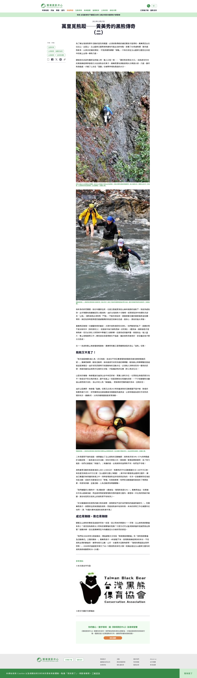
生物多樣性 (60, 55)
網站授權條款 (121, 662)
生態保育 (78, 10)
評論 (52, 10)
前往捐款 (113, 638)
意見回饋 (153, 665)
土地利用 (104, 10)
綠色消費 (113, 10)
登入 (154, 6)
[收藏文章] (48, 59)
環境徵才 (103, 659)
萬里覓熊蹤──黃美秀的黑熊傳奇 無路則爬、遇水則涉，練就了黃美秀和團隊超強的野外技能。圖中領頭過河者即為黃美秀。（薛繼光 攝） (113, 302)
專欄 (57, 10)
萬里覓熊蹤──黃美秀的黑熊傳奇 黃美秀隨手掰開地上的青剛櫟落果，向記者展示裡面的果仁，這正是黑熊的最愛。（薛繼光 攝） (111, 451)
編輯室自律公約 (105, 662)
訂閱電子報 (144, 10)
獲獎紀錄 (136, 665)
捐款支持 (153, 10)
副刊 (63, 10)
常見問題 (136, 662)
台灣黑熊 (51, 55)
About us (153, 659)
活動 (118, 659)
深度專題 (70, 10)
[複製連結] (65, 59)
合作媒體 (153, 662)
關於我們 (136, 659)
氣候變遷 (87, 10)
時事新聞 (45, 10)
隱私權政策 (120, 665)
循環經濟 (96, 10)
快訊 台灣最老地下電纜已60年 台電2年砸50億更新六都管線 (98, 15)
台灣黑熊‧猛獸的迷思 (55, 51)
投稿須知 (103, 665)
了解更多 (96, 673)
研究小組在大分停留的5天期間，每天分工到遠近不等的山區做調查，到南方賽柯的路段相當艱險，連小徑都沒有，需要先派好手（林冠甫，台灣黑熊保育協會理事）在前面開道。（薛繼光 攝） (113, 184)
